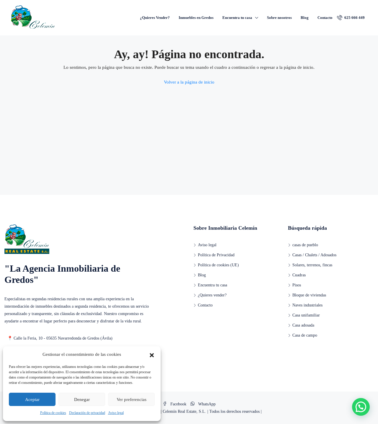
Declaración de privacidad (87, 413)
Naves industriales (307, 305)
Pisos (296, 285)
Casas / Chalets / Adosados (314, 255)
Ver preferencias (131, 399)
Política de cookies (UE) (218, 265)
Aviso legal (116, 413)
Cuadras (299, 275)
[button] (152, 355)
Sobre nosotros (279, 17)
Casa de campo (304, 335)
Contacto (325, 17)
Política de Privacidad (216, 255)
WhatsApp (206, 404)
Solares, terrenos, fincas (312, 265)
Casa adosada (303, 325)
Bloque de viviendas (309, 295)
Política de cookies (53, 413)
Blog (305, 17)
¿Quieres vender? (212, 295)
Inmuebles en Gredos (196, 17)
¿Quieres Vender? (155, 17)
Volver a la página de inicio (189, 82)
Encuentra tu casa (237, 17)
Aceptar (32, 399)
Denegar (82, 399)
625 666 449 (354, 17)
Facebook (178, 404)
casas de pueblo (305, 245)
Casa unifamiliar (306, 315)
